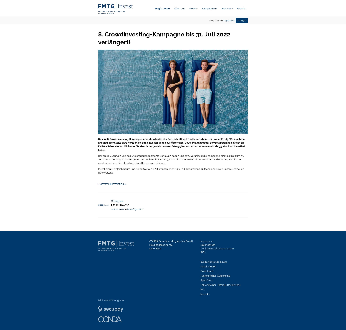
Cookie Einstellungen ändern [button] (217, 248)
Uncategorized (135, 209)
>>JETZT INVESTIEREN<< (112, 184)
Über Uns (179, 8)
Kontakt (241, 8)
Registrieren (229, 21)
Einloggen (241, 21)
